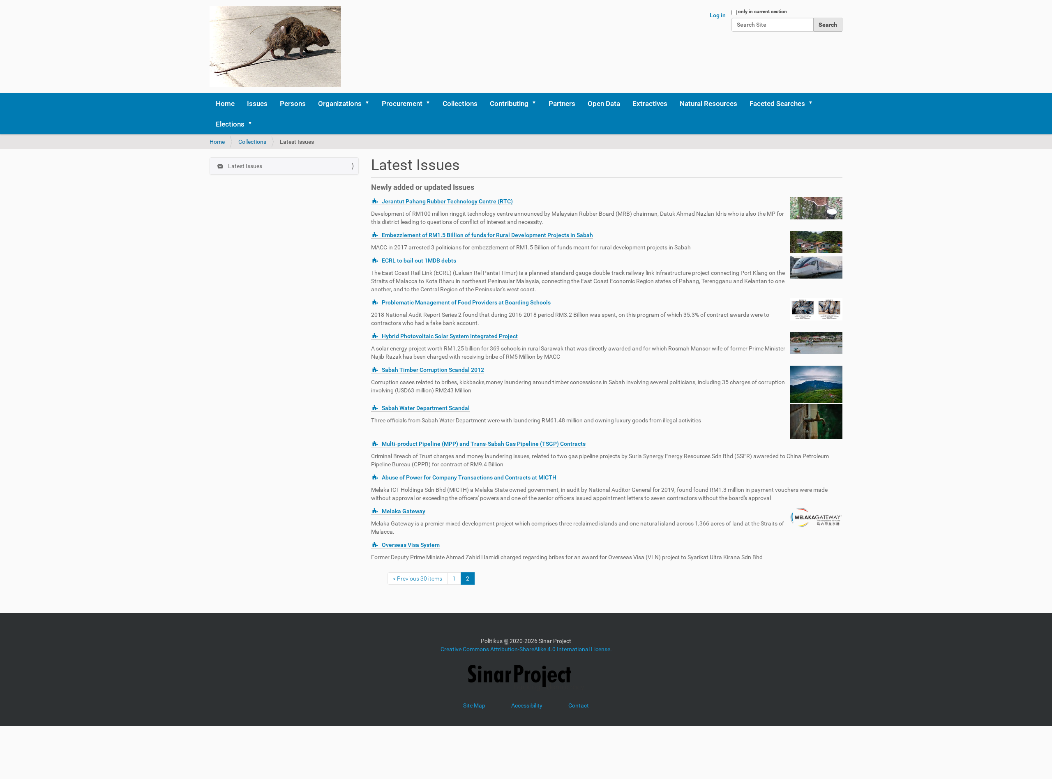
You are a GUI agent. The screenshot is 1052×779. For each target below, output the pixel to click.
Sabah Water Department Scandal (426, 408)
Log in (718, 15)
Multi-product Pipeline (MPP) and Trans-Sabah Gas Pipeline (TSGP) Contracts (484, 443)
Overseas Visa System (411, 545)
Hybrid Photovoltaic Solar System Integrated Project (450, 336)
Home (225, 103)
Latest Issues (244, 166)
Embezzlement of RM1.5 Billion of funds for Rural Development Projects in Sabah (487, 235)
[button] (370, 103)
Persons (293, 103)
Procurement (402, 103)
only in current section (762, 11)
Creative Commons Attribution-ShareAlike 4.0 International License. (526, 649)
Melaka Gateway (403, 511)
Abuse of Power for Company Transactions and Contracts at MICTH (469, 477)
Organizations (340, 103)
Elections (230, 124)
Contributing (509, 103)
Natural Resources (708, 103)
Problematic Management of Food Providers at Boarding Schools (466, 302)
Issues (257, 103)
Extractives (649, 103)
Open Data (604, 103)
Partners (562, 103)
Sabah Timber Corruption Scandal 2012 (433, 369)
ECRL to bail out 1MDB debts (419, 260)
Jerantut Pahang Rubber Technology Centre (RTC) (447, 201)
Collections (460, 103)
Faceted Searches (777, 103)
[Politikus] (275, 46)
